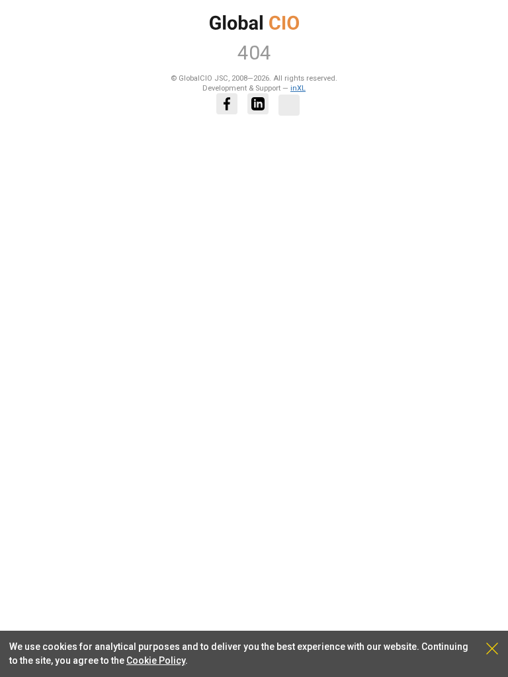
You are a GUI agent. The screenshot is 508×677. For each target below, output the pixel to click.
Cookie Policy (155, 660)
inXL (298, 88)
